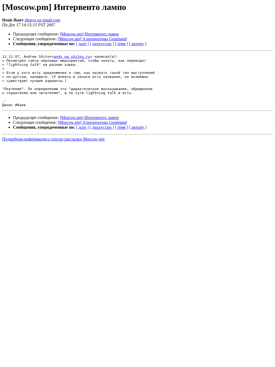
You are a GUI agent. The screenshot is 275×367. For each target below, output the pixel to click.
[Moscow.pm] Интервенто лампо (89, 34)
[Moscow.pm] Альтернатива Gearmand (92, 39)
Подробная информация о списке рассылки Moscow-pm (53, 139)
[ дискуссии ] (102, 43)
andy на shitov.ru (72, 57)
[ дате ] (82, 43)
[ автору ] (137, 43)
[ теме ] (121, 43)
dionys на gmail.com (42, 20)
